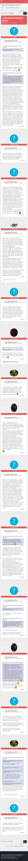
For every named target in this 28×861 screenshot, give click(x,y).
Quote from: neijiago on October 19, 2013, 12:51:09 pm (13, 347)
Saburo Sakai (14, 229)
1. (3, 794)
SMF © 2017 (13, 855)
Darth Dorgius (15, 338)
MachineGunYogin (15, 144)
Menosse (15, 414)
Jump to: (7, 846)
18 (8, 13)
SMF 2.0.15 (8, 855)
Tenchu (14, 37)
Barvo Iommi (14, 378)
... (7, 13)
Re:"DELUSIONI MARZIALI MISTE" (11, 40)
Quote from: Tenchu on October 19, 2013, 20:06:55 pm (12, 662)
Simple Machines (19, 855)
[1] (22, 787)
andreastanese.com (20, 854)
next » (25, 11)
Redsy (9, 857)
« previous (22, 11)
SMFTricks (13, 857)
